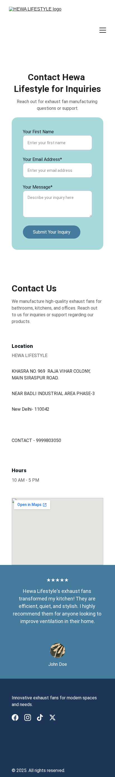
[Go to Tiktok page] (40, 717)
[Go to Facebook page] (15, 717)
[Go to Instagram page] (27, 717)
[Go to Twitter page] (52, 717)
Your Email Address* (42, 159)
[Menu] (102, 30)
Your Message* (37, 187)
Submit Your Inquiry (51, 232)
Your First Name (38, 131)
